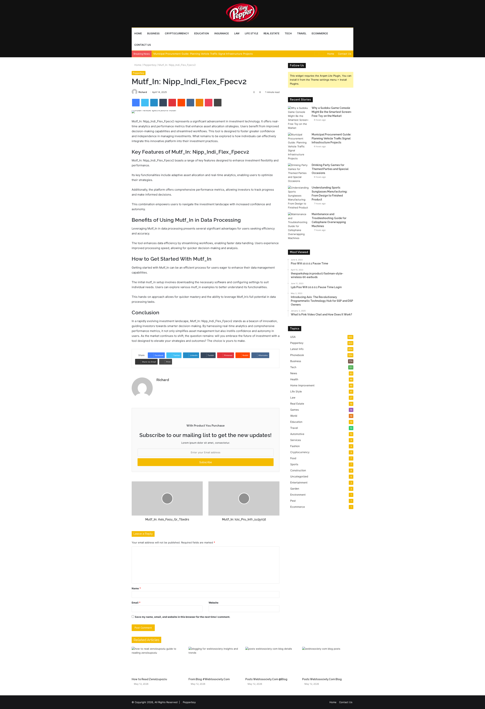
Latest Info (297, 349)
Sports (294, 464)
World (293, 415)
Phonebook (297, 355)
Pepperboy (149, 64)
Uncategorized (299, 476)
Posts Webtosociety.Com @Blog (266, 679)
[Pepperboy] (242, 13)
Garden (294, 488)
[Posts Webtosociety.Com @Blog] (270, 661)
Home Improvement (302, 385)
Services (295, 440)
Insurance (221, 33)
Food (293, 458)
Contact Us (142, 44)
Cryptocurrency (177, 33)
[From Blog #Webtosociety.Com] (214, 661)
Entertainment (298, 482)
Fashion (295, 446)
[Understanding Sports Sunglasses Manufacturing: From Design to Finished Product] (298, 198)
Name (136, 588)
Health (294, 379)
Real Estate (271, 33)
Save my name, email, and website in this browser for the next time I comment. (182, 616)
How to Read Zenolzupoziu (149, 679)
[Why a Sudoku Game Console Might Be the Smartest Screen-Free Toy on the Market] (298, 118)
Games (294, 409)
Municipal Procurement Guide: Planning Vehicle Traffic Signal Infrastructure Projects (203, 53)
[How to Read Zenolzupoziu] (157, 661)
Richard (142, 92)
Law (236, 33)
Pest (293, 500)
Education (201, 33)
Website (213, 602)
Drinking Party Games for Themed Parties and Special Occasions (330, 168)
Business (153, 33)
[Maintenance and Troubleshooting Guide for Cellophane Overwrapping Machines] (298, 226)
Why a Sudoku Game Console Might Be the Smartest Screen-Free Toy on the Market (332, 111)
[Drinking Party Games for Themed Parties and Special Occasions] (298, 173)
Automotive (297, 433)
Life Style (251, 33)
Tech (288, 33)
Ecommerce (320, 33)
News (293, 373)
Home (138, 33)
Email (136, 602)
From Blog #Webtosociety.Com (209, 679)
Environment (298, 494)
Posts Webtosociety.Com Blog (322, 679)
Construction (298, 470)
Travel (301, 33)
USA (293, 336)
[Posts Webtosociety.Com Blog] (327, 661)
